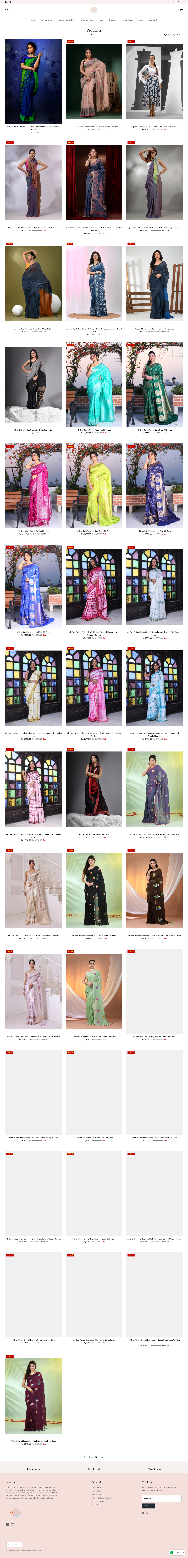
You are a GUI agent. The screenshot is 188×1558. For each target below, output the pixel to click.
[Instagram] (10, 2)
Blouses (112, 19)
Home (32, 19)
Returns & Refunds (98, 1494)
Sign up (148, 1506)
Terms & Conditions (98, 1501)
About (140, 19)
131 (95, 1457)
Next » (102, 1457)
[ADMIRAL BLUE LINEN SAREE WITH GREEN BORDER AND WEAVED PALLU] (33, 81)
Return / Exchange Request (101, 1498)
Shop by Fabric (87, 19)
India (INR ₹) (176, 2)
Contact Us (153, 19)
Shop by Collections (66, 19)
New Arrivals (46, 19)
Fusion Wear (127, 19)
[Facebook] (6, 2)
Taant (101, 19)
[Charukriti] (94, 10)
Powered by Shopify (35, 1551)
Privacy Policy (96, 1487)
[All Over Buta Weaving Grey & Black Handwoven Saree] (33, 384)
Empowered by (20, 1551)
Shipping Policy (97, 1491)
